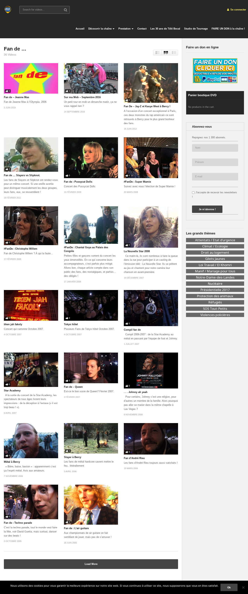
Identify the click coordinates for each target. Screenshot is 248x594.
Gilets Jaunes (215, 259)
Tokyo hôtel (71, 324)
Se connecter (238, 9)
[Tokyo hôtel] (91, 305)
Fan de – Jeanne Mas (16, 97)
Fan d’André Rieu (134, 458)
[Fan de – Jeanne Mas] (31, 78)
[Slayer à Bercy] (91, 438)
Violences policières (215, 315)
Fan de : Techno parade (18, 522)
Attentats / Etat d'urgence (215, 240)
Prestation (124, 28)
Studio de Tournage (196, 28)
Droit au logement (215, 252)
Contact (141, 28)
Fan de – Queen (73, 386)
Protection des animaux (215, 296)
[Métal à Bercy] (31, 440)
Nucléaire (215, 283)
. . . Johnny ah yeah (135, 392)
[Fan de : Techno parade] (31, 502)
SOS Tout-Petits (215, 309)
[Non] (243, 587)
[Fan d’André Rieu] (151, 438)
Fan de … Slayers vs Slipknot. (22, 175)
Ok (229, 587)
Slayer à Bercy (72, 457)
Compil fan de (132, 329)
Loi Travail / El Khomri (215, 265)
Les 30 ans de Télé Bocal (165, 28)
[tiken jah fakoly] (31, 305)
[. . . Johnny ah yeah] (151, 370)
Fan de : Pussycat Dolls (78, 181)
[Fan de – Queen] (91, 368)
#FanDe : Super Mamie (137, 181)
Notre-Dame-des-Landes (215, 277)
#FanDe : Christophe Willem (20, 248)
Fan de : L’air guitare (76, 528)
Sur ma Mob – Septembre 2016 (82, 97)
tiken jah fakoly (13, 324)
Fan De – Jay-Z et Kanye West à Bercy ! (147, 106)
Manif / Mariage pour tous (215, 271)
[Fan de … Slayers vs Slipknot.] (31, 154)
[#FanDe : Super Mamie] (151, 157)
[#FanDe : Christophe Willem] (31, 225)
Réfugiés (215, 302)
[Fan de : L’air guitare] (91, 505)
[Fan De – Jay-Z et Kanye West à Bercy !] (151, 83)
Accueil (80, 28)
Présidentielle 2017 (215, 290)
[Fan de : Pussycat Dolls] (91, 157)
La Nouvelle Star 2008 (137, 251)
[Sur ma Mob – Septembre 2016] (91, 78)
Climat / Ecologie (215, 246)
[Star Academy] (31, 370)
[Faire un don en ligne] (215, 70)
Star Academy (12, 390)
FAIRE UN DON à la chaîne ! (228, 28)
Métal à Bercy (12, 461)
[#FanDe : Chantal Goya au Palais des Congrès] (91, 225)
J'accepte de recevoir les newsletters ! (214, 194)
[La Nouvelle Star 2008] (151, 227)
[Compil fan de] (151, 308)
